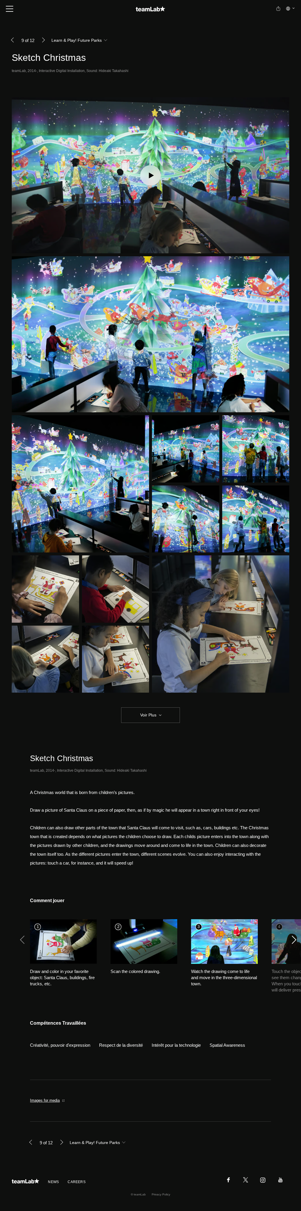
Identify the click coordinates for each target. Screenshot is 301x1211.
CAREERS (77, 1182)
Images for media (45, 1100)
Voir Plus (148, 715)
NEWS (53, 1182)
